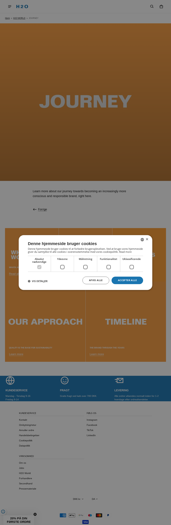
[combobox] (142, 239)
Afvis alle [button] (96, 280)
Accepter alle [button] (127, 280)
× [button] (147, 239)
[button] (38, 281)
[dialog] (85, 262)
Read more (125, 251)
